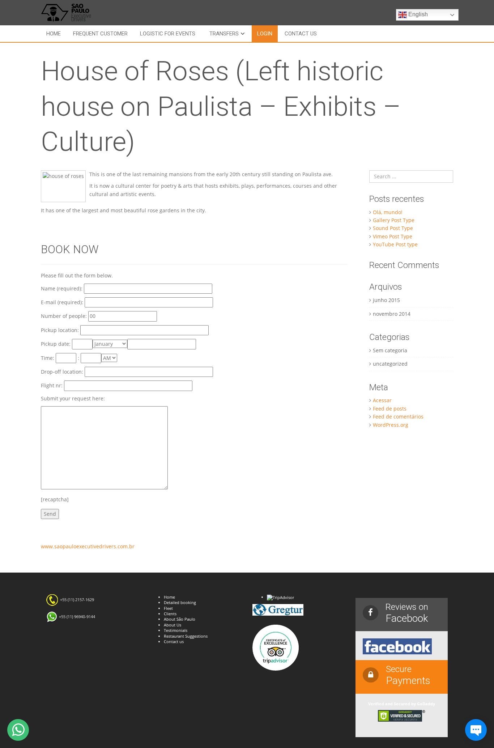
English (417, 14)
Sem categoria (390, 350)
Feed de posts (389, 408)
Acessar (382, 400)
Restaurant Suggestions (186, 636)
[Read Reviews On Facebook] (397, 646)
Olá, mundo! (388, 212)
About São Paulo (179, 619)
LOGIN (264, 33)
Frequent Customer (100, 33)
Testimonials (175, 630)
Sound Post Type (393, 228)
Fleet (168, 608)
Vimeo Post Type (392, 236)
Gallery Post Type (393, 220)
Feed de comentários (398, 416)
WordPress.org (390, 424)
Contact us (301, 33)
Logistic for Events (167, 33)
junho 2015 (386, 300)
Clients (170, 613)
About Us (172, 625)
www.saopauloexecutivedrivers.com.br (88, 546)
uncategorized (390, 363)
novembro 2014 (391, 313)
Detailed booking (180, 602)
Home (53, 33)
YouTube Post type (395, 244)
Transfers (224, 33)
